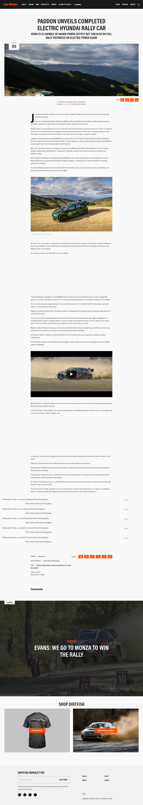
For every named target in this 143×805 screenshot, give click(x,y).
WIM (37, 4)
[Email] (110, 556)
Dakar (31, 4)
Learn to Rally (65, 4)
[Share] (122, 99)
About (132, 4)
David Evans (67, 104)
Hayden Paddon (45, 565)
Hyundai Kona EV (61, 565)
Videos (54, 4)
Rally (24, 4)
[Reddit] (104, 556)
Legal (83, 793)
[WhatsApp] (132, 99)
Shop (118, 4)
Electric (39, 565)
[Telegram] (136, 99)
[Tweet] (127, 99)
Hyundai (53, 565)
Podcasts (45, 4)
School (125, 4)
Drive (84, 780)
